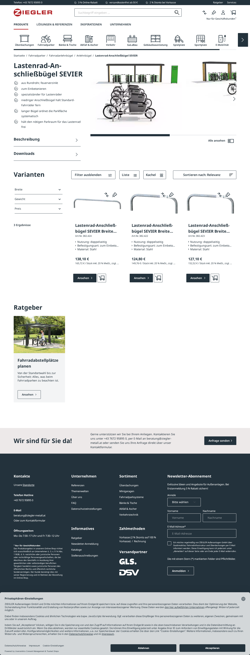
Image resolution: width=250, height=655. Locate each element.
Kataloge (76, 549)
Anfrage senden (219, 440)
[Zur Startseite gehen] (33, 12)
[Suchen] (177, 12)
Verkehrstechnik (128, 514)
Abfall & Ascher (128, 509)
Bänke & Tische (128, 503)
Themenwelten (80, 491)
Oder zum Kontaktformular (29, 520)
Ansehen (28, 394)
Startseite (19, 55)
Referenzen (77, 485)
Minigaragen (126, 491)
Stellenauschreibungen (84, 555)
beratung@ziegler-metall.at (30, 515)
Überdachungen (128, 485)
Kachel (151, 175)
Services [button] (231, 2)
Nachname (209, 511)
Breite (18, 189)
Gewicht (20, 199)
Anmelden (179, 571)
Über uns (76, 497)
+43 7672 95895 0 (23, 500)
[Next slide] (243, 40)
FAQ (73, 503)
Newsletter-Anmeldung (84, 544)
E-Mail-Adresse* (176, 526)
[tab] (24, 41)
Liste (126, 175)
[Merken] (214, 12)
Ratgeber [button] (218, 2)
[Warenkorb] (232, 12)
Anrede (171, 495)
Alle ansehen (217, 140)
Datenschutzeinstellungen (86, 509)
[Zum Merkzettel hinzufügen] (114, 194)
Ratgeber (76, 538)
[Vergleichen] (204, 12)
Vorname (172, 511)
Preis (18, 208)
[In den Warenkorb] (101, 278)
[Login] (223, 12)
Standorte (28, 485)
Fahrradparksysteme (131, 497)
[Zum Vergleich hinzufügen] (106, 194)
